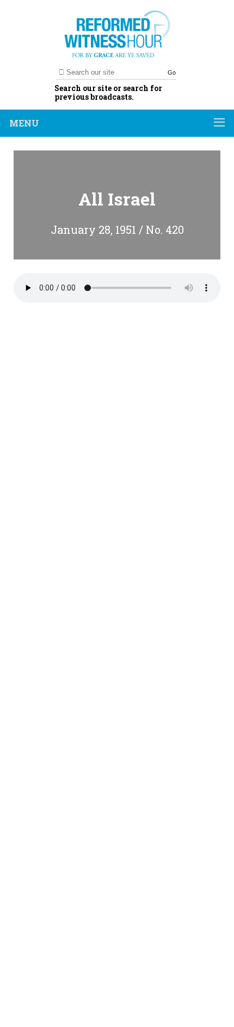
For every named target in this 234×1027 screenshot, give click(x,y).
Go (172, 72)
